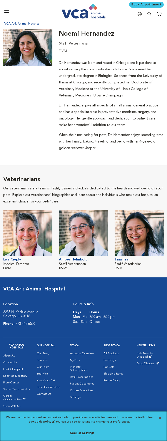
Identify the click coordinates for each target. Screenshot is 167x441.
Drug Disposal (148, 364)
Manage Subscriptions (78, 368)
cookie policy (43, 421)
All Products (111, 353)
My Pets (75, 360)
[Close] (160, 418)
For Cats (109, 367)
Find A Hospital (13, 369)
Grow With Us (11, 406)
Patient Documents (82, 383)
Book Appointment (146, 4)
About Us (9, 355)
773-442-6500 (25, 324)
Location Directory (15, 376)
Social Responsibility (16, 389)
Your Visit (42, 373)
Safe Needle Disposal (150, 356)
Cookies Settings (82, 433)
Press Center (11, 382)
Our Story (43, 353)
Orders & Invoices (81, 390)
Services (42, 360)
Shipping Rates (113, 373)
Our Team (43, 367)
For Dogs (110, 360)
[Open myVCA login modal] (141, 14)
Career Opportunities (16, 399)
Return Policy (112, 380)
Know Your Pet (46, 380)
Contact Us (10, 362)
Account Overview (82, 353)
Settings (75, 397)
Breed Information (48, 387)
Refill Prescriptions (81, 377)
